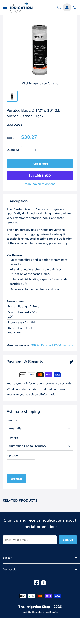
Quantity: (13, 150)
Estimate (16, 479)
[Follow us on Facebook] (36, 582)
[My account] (67, 7)
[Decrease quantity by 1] (25, 150)
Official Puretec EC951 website (52, 345)
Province (12, 438)
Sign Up (68, 540)
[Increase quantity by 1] (45, 150)
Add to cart (40, 164)
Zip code (12, 455)
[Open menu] (5, 7)
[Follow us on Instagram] (43, 582)
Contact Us (9, 569)
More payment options (40, 184)
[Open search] (59, 7)
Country (12, 420)
